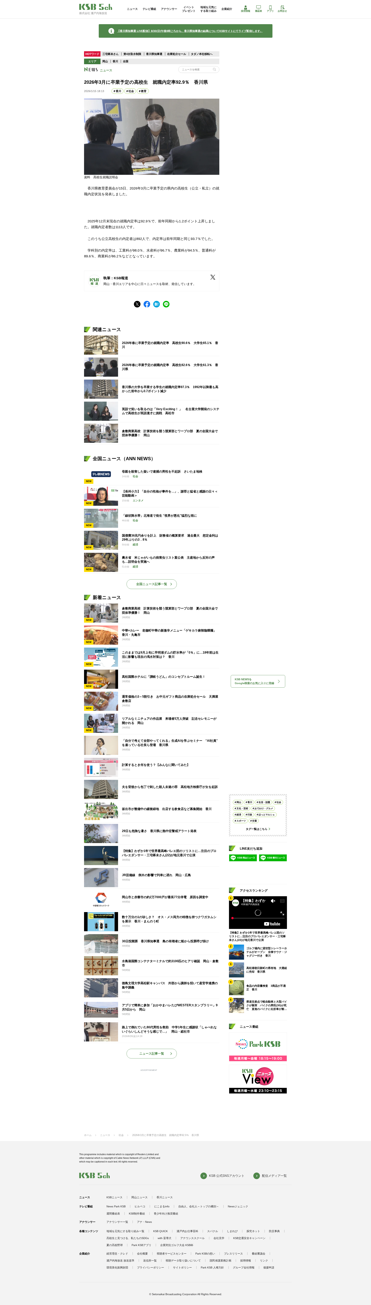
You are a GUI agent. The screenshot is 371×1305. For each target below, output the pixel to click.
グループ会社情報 (243, 1267)
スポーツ (241, 820)
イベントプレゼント (189, 9)
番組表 (258, 11)
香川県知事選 (154, 53)
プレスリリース (233, 1253)
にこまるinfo (161, 1206)
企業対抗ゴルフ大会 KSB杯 (176, 1245)
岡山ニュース (139, 1197)
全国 (125, 61)
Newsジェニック (238, 1206)
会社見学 (219, 1238)
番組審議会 (258, 1253)
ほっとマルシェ (267, 814)
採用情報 (245, 11)
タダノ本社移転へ (202, 53)
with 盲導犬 (164, 1238)
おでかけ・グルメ (263, 808)
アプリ (270, 11)
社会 (131, 91)
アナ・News (144, 1221)
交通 (254, 820)
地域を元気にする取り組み (208, 9)
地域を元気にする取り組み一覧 (125, 1231)
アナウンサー (169, 8)
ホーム (88, 1135)
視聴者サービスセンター (171, 1253)
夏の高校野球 (114, 1245)
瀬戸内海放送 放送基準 (120, 1260)
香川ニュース (165, 1197)
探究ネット (253, 1231)
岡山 (105, 61)
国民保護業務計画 (220, 1260)
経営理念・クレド (117, 1253)
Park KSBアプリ (141, 1245)
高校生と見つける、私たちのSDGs (127, 1238)
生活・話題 (264, 802)
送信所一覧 (150, 1260)
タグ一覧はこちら (256, 828)
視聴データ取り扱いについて (183, 1260)
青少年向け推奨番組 (166, 1213)
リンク (264, 1260)
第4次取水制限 (132, 53)
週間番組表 (113, 1213)
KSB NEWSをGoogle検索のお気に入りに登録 (254, 681)
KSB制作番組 (137, 1213)
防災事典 (274, 1231)
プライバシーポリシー (150, 1267)
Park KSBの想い (205, 1253)
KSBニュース (114, 1197)
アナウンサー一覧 (117, 1221)
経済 (239, 814)
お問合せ (282, 11)
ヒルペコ (139, 1206)
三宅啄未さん (110, 53)
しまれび (232, 1231)
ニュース (132, 8)
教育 (143, 91)
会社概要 (142, 1253)
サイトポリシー (182, 1267)
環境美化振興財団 (117, 1267)
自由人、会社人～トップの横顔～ (198, 1206)
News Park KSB (116, 1206)
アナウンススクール (192, 1238)
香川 (115, 61)
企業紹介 (226, 8)
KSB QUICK (160, 1231)
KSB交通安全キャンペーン (249, 1238)
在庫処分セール (176, 53)
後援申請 (268, 1267)
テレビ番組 (149, 8)
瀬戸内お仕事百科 (187, 1231)
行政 (250, 814)
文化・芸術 (242, 808)
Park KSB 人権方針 (212, 1267)
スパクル (212, 1231)
